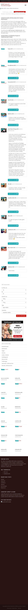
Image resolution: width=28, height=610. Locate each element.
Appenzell (3, 481)
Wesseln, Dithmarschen (7, 365)
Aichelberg (3, 482)
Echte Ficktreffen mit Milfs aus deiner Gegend (16, 606)
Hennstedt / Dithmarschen (7, 363)
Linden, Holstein (5, 355)
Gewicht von (4, 296)
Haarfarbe (4, 310)
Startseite (3, 13)
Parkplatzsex (3, 1)
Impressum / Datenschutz (12, 608)
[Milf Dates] (8, 5)
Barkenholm (4, 348)
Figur (3, 305)
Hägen (3, 350)
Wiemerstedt (4, 359)
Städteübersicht (7, 473)
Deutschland (8, 13)
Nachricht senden (13, 61)
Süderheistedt (20, 49)
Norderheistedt (5, 346)
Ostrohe (3, 353)
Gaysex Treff (17, 1)
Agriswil (2, 479)
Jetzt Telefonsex (24, 1)
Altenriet (2, 484)
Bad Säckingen (4, 486)
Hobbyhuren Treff (10, 1)
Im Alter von (4, 287)
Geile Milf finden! (21, 315)
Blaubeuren (3, 487)
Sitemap (19, 608)
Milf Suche (6, 472)
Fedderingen (4, 361)
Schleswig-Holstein (15, 13)
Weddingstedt (5, 357)
